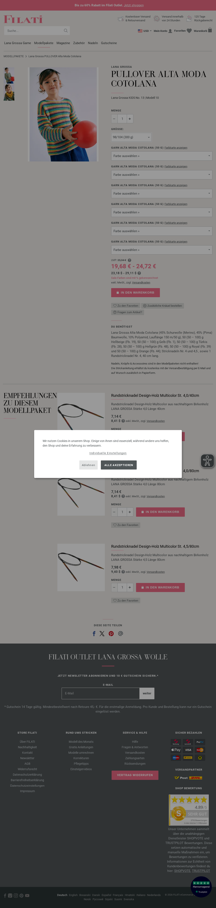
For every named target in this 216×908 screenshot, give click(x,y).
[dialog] (108, 454)
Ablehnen (88, 464)
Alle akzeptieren (118, 464)
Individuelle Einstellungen (108, 453)
